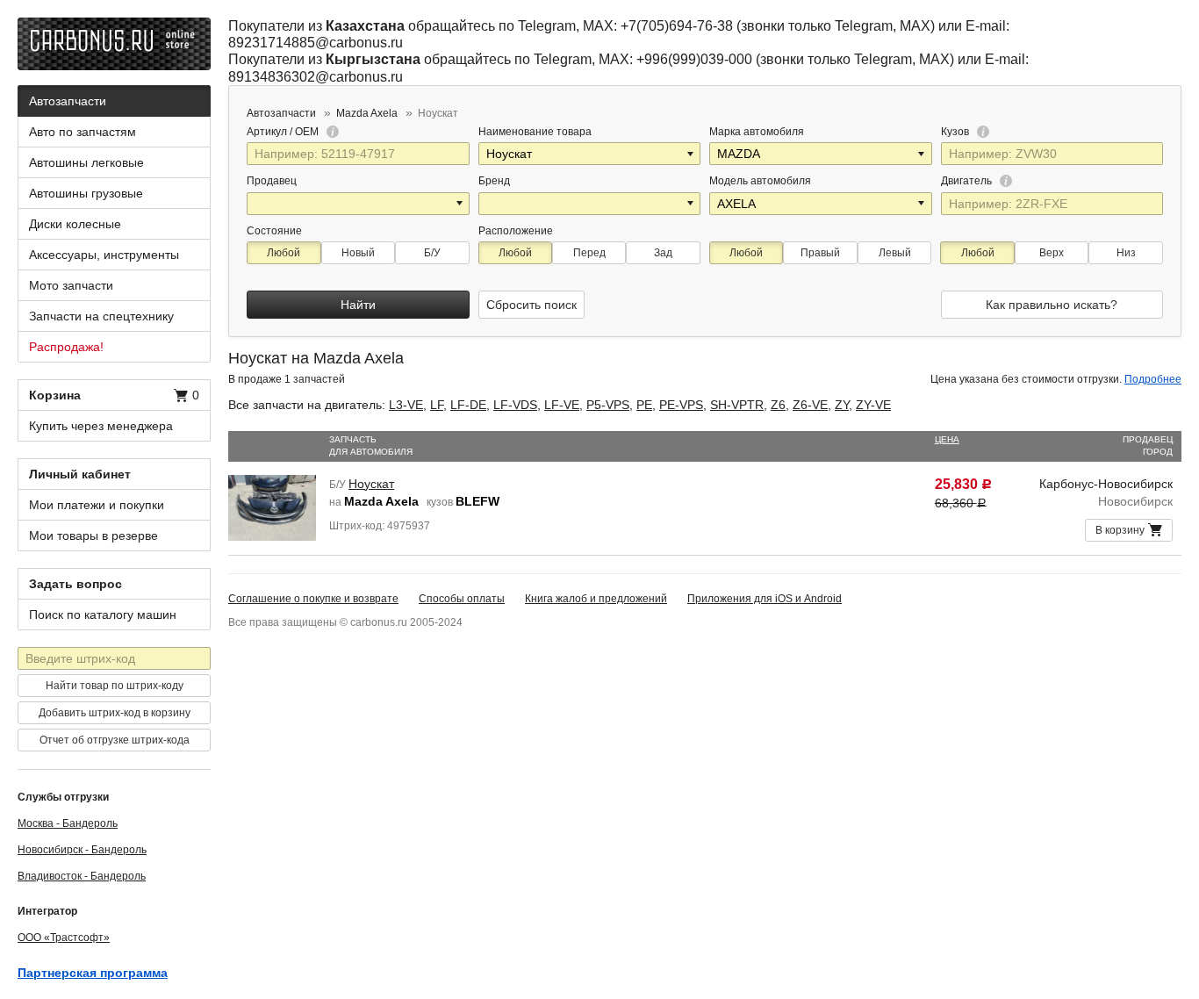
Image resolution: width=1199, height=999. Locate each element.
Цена (947, 439)
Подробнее (1152, 379)
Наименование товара (535, 132)
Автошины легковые (86, 162)
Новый (358, 253)
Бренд (494, 181)
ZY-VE (873, 405)
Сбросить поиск (531, 305)
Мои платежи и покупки (96, 505)
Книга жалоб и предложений (596, 599)
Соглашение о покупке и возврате (313, 599)
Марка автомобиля (756, 132)
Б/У (432, 253)
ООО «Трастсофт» (64, 937)
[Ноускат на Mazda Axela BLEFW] (272, 507)
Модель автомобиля (760, 181)
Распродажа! (66, 347)
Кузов (956, 132)
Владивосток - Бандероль (82, 876)
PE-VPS (681, 405)
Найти (358, 305)
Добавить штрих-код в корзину (114, 713)
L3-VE (406, 405)
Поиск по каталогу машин (102, 614)
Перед (589, 253)
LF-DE (468, 405)
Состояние (274, 231)
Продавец (272, 181)
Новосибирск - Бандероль (82, 850)
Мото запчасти (71, 285)
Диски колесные (75, 224)
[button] (692, 153)
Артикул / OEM (284, 132)
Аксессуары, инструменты (104, 255)
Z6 (778, 405)
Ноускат (371, 484)
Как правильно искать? (1051, 305)
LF (436, 405)
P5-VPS (607, 405)
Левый (895, 253)
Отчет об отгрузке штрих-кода (114, 740)
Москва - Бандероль (68, 823)
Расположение (515, 231)
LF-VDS (515, 405)
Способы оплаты (462, 599)
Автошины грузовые (86, 193)
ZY (842, 405)
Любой (283, 253)
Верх (1051, 253)
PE (644, 405)
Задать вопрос (75, 584)
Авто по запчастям (82, 132)
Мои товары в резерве (93, 535)
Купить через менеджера (101, 426)
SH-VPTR (737, 405)
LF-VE (561, 405)
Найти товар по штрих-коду (114, 685)
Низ (1126, 253)
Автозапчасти (67, 101)
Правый (820, 253)
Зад (663, 253)
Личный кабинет (80, 474)
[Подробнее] (330, 132)
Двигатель (967, 181)
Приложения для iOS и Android (764, 599)
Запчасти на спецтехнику (101, 316)
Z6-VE (810, 405)
